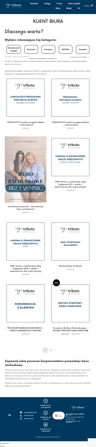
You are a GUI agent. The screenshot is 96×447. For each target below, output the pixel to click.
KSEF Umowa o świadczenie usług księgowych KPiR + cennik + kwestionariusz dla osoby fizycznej (25, 268)
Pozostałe (82, 49)
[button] (10, 415)
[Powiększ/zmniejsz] (8, 443)
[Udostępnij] (3, 443)
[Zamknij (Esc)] (1, 443)
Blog (58, 8)
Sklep (69, 8)
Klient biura (31, 49)
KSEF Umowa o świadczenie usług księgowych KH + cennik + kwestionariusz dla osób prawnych (70, 184)
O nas (59, 3)
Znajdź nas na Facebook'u (45, 430)
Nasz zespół (74, 3)
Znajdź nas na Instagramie (45, 406)
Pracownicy (48, 49)
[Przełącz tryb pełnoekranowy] (6, 443)
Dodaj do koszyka (25, 97)
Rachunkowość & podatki (14, 49)
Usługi (47, 3)
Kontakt (34, 3)
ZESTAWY (65, 49)
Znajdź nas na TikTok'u (45, 418)
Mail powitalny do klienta (70, 266)
